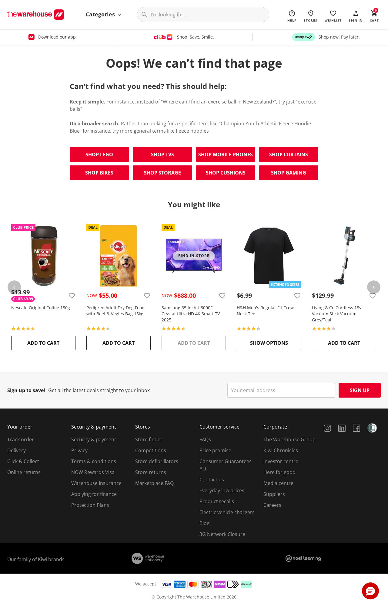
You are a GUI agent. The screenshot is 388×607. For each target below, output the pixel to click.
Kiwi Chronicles (280, 450)
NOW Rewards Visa (93, 472)
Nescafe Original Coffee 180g (40, 307)
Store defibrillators (156, 461)
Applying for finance (94, 494)
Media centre (278, 483)
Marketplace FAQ (154, 483)
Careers (272, 505)
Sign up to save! (26, 390)
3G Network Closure (222, 534)
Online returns (24, 472)
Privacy (79, 450)
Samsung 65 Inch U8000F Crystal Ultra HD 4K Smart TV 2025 (191, 314)
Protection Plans (90, 505)
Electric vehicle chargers (227, 512)
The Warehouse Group (289, 439)
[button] (356, 16)
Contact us (211, 479)
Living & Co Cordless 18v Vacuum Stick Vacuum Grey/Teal (336, 314)
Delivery (16, 450)
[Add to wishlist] (71, 296)
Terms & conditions (93, 461)
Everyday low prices (221, 490)
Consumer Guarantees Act (225, 465)
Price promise (215, 450)
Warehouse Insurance (96, 483)
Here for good (279, 472)
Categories (101, 14)
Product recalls (216, 501)
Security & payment (93, 439)
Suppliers (274, 494)
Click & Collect (23, 461)
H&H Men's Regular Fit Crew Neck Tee (265, 311)
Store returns (150, 472)
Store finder (148, 439)
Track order (20, 439)
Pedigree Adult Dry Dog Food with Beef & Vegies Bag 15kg (115, 311)
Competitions (150, 450)
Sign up (360, 390)
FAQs (205, 439)
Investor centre (280, 461)
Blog (204, 523)
